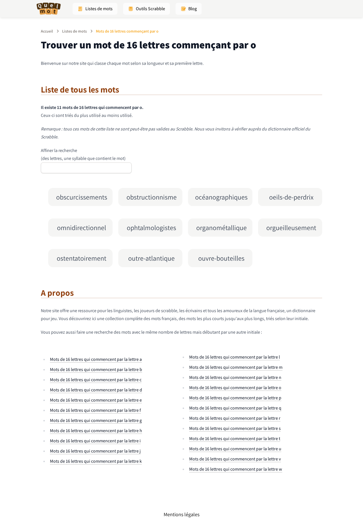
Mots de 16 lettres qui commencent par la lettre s (235, 428)
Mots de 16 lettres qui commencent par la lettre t (234, 438)
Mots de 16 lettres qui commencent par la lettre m (235, 367)
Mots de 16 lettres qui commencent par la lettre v (235, 459)
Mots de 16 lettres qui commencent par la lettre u (235, 449)
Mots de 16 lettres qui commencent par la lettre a (96, 359)
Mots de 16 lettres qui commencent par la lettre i (95, 441)
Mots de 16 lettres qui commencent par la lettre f (95, 410)
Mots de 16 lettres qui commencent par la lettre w (235, 469)
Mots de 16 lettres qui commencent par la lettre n (235, 377)
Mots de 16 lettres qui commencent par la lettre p (235, 398)
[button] (95, 9)
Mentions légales (181, 514)
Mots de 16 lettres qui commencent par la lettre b (96, 369)
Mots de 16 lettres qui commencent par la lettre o (235, 388)
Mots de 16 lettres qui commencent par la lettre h (96, 431)
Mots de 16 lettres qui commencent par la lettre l (234, 357)
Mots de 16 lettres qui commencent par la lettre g (96, 420)
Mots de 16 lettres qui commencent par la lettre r (234, 418)
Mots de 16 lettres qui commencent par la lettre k (96, 461)
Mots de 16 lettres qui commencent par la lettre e (96, 400)
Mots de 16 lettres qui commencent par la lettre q (235, 408)
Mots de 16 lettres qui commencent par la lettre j (95, 451)
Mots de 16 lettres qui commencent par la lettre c (96, 380)
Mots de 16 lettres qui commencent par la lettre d (96, 390)
